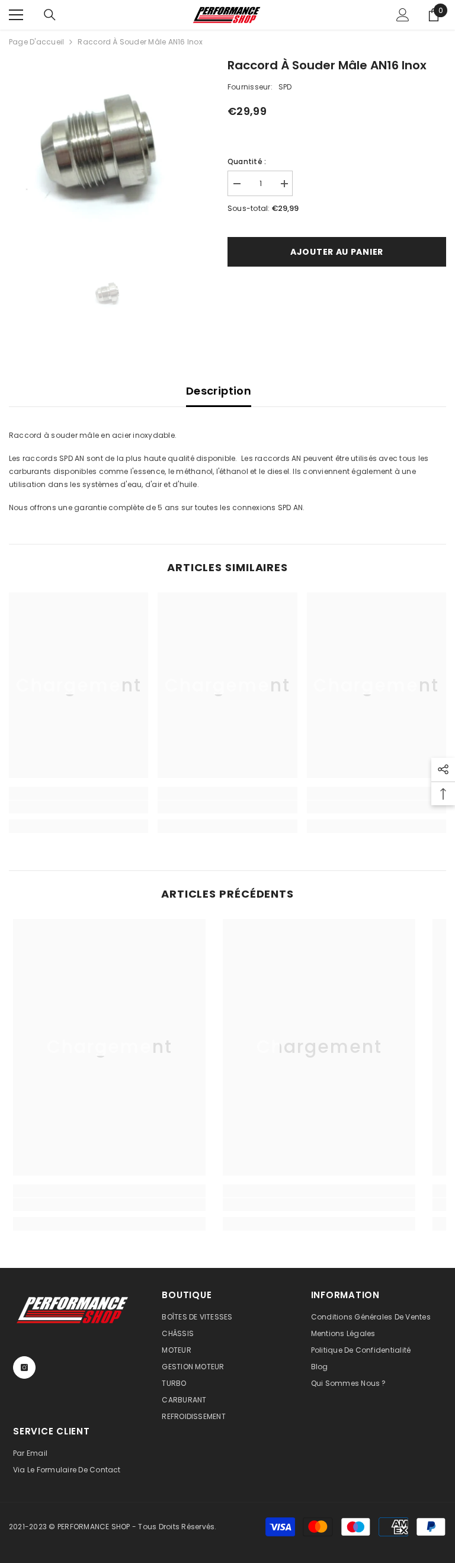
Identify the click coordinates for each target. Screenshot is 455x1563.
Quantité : (247, 161)
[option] (109, 156)
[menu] (16, 15)
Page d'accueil (36, 42)
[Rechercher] (50, 15)
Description (218, 390)
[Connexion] (402, 14)
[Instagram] (24, 1367)
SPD (285, 87)
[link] (78, 806)
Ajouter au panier (336, 252)
